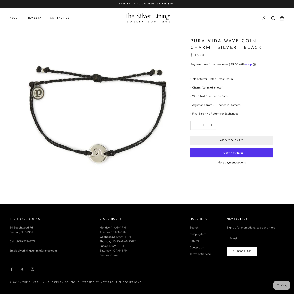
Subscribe (242, 251)
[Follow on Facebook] (12, 269)
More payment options (232, 162)
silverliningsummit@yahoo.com (37, 250)
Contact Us (60, 18)
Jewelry (35, 18)
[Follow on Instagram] (32, 269)
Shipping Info (198, 234)
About (15, 18)
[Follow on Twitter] (22, 269)
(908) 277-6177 (25, 241)
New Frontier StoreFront (120, 282)
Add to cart (231, 140)
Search (194, 227)
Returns (195, 241)
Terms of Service (200, 254)
